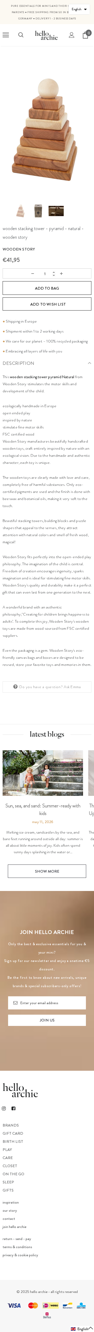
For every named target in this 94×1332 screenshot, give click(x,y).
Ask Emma (72, 687)
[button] (82, 1329)
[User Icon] (71, 35)
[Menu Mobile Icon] (6, 35)
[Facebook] (13, 1108)
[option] (47, 130)
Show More (47, 871)
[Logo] (46, 35)
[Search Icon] (21, 35)
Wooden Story (19, 249)
